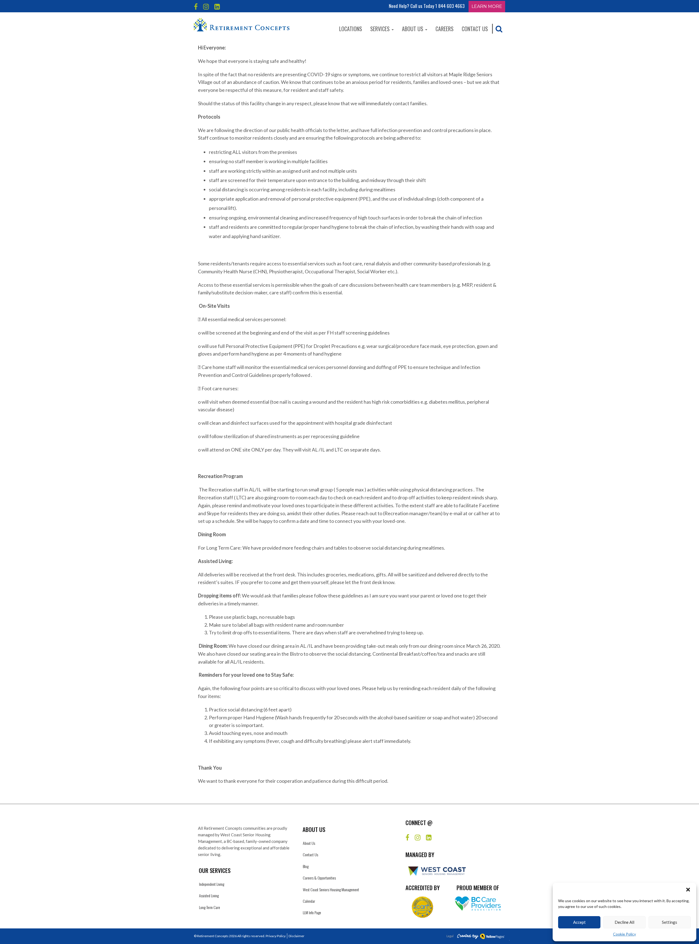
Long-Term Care (209, 907)
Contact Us (475, 29)
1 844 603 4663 (449, 5)
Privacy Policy (276, 936)
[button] (688, 889)
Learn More (487, 6)
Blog (306, 866)
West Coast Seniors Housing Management (331, 889)
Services (380, 29)
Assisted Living (209, 895)
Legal (450, 936)
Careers (445, 29)
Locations (350, 29)
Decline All (624, 922)
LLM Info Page (312, 912)
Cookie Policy (624, 934)
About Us (413, 29)
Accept (579, 922)
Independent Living (211, 884)
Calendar (309, 901)
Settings (669, 922)
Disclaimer (296, 936)
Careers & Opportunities (319, 878)
